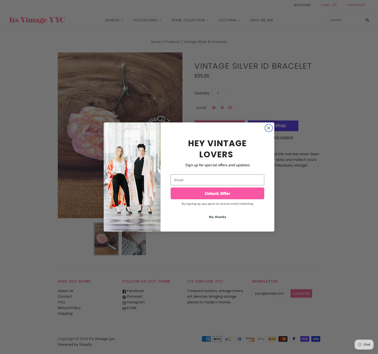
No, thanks (217, 216)
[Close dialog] (269, 128)
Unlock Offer (217, 193)
